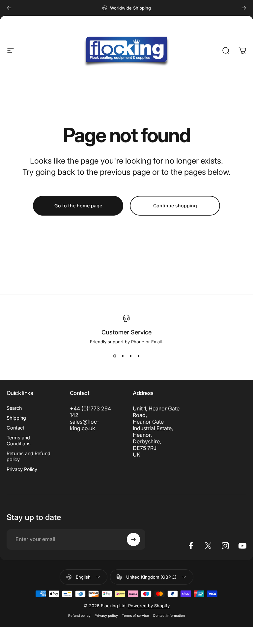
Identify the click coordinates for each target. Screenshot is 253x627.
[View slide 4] (138, 356)
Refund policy (79, 616)
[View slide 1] (115, 356)
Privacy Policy (22, 469)
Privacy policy (106, 616)
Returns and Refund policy (28, 456)
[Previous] (9, 8)
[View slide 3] (130, 356)
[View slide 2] (122, 356)
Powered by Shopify (149, 605)
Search (14, 408)
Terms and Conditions (19, 440)
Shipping (16, 418)
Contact (15, 428)
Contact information (169, 616)
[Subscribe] (133, 539)
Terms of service (135, 616)
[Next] (244, 8)
